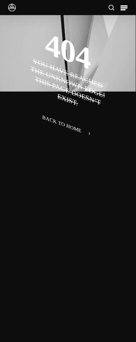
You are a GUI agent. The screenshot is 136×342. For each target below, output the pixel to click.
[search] (111, 7)
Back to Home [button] (61, 123)
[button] (124, 7)
